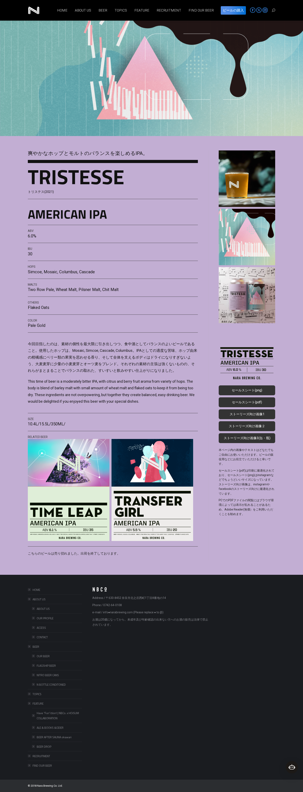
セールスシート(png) (247, 390)
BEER (36, 646)
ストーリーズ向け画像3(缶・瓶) (247, 438)
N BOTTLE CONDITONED (51, 684)
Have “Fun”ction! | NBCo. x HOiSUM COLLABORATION (58, 715)
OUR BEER (43, 656)
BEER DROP (44, 746)
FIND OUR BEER (42, 765)
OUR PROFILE (45, 618)
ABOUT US (39, 599)
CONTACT (42, 637)
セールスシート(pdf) (247, 402)
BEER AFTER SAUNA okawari (54, 737)
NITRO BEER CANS (48, 675)
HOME (36, 590)
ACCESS (41, 627)
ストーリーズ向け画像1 (247, 414)
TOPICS (37, 694)
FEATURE (38, 703)
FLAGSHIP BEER (46, 665)
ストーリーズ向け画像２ (247, 426)
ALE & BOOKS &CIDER (50, 727)
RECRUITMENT (41, 756)
